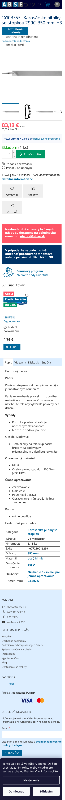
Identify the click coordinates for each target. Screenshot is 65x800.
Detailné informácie (15, 179)
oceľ (30, 558)
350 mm (33, 553)
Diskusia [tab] (33, 362)
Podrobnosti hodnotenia (16, 41)
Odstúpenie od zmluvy (14, 666)
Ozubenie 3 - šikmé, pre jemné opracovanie (44, 574)
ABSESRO (12, 617)
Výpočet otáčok (10, 658)
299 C (31, 565)
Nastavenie (31, 780)
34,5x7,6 (33, 581)
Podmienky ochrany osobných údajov (22, 645)
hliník (39, 558)
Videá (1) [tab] (20, 362)
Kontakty (6, 636)
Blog (4, 662)
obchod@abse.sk (32, 236)
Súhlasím (46, 791)
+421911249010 (16, 612)
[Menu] (57, 4)
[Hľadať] (39, 4)
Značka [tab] (46, 362)
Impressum (8, 653)
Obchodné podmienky (14, 640)
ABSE (12, 683)
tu (56, 771)
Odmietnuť (16, 791)
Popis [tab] (8, 362)
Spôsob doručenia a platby (17, 649)
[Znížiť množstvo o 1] (14, 156)
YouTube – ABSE (16, 622)
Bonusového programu (46, 138)
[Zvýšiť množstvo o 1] (14, 152)
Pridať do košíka (32, 154)
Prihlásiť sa (12, 752)
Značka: (15, 45)
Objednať (12, 346)
